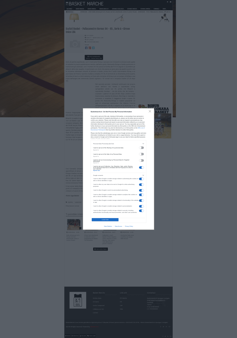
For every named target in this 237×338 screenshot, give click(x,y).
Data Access (118, 226)
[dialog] (118, 169)
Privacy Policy (129, 226)
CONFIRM (105, 219)
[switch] (141, 147)
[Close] (150, 112)
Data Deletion (108, 226)
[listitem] (118, 144)
